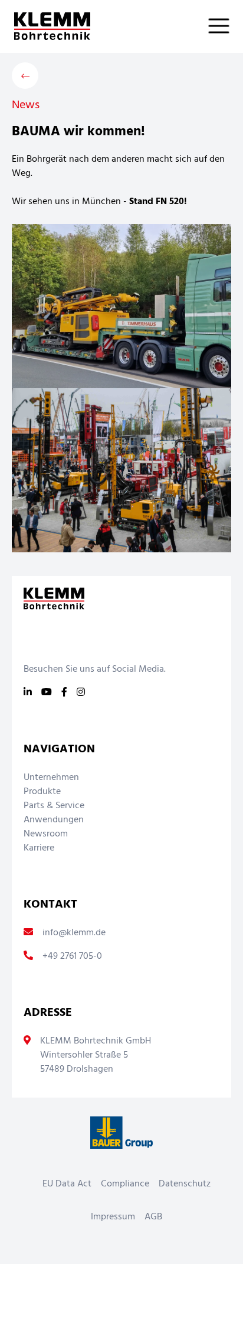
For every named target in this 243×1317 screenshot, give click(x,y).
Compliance (125, 1184)
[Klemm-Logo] (45, 26)
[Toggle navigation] (226, 26)
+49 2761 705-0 (72, 956)
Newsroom (46, 834)
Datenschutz (185, 1184)
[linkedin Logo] (28, 693)
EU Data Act (66, 1184)
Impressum (113, 1217)
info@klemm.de (74, 933)
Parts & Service (54, 805)
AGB (153, 1217)
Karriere (39, 848)
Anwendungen (54, 820)
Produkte (42, 791)
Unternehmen (51, 777)
